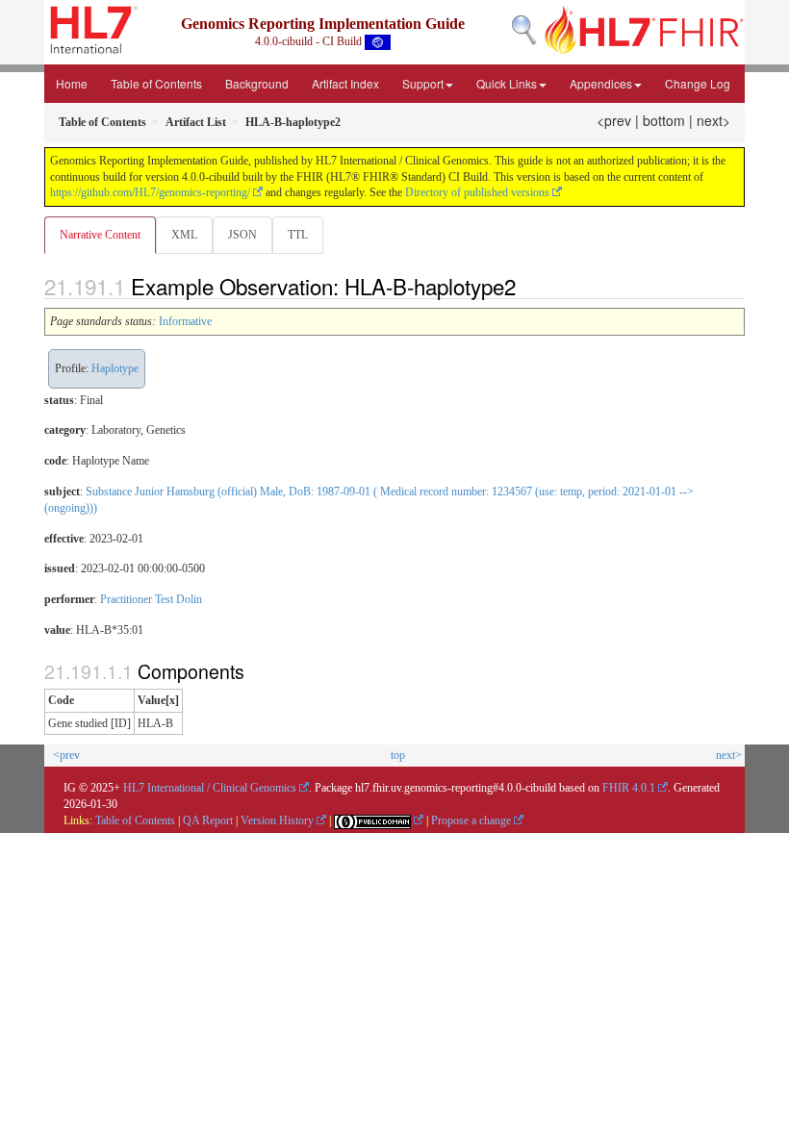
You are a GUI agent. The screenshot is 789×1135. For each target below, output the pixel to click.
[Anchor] (526, 285)
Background (257, 83)
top (398, 755)
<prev (614, 120)
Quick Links (506, 83)
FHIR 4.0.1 (628, 787)
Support (423, 83)
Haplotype (115, 368)
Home (72, 83)
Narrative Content (100, 234)
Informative (185, 321)
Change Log (697, 83)
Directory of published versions (477, 192)
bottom (664, 120)
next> (713, 120)
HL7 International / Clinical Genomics (209, 787)
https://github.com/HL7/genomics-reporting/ (150, 192)
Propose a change (471, 820)
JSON (242, 234)
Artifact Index (345, 83)
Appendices (601, 83)
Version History (277, 820)
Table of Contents (156, 83)
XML (184, 234)
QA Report (208, 820)
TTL (298, 234)
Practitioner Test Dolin (151, 599)
